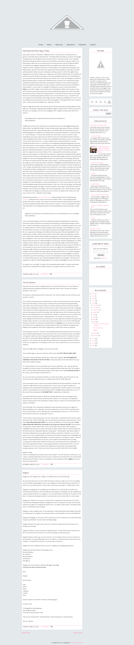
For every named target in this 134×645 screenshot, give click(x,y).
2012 (93, 338)
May (94, 319)
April (94, 321)
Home (41, 45)
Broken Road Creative (76, 642)
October (95, 307)
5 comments (44, 274)
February (95, 335)
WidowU (25, 199)
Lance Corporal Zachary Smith (99, 194)
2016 (93, 296)
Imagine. (26, 473)
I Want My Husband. (95, 228)
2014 (93, 301)
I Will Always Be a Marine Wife (98, 125)
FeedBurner (104, 258)
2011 (93, 341)
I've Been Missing (95, 136)
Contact (93, 45)
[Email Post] (50, 274)
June (94, 317)
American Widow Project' (44, 197)
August (95, 312)
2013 (93, 303)
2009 (93, 345)
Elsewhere (82, 45)
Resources (59, 45)
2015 (93, 298)
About (49, 45)
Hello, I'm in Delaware (97, 162)
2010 (93, 343)
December (96, 305)
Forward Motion (95, 184)
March (95, 333)
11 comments (45, 626)
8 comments (45, 464)
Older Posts (26, 633)
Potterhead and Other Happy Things (36, 51)
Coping (93, 218)
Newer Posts (77, 633)
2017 (93, 293)
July (94, 314)
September (96, 310)
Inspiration (71, 45)
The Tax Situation (29, 282)
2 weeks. (93, 173)
